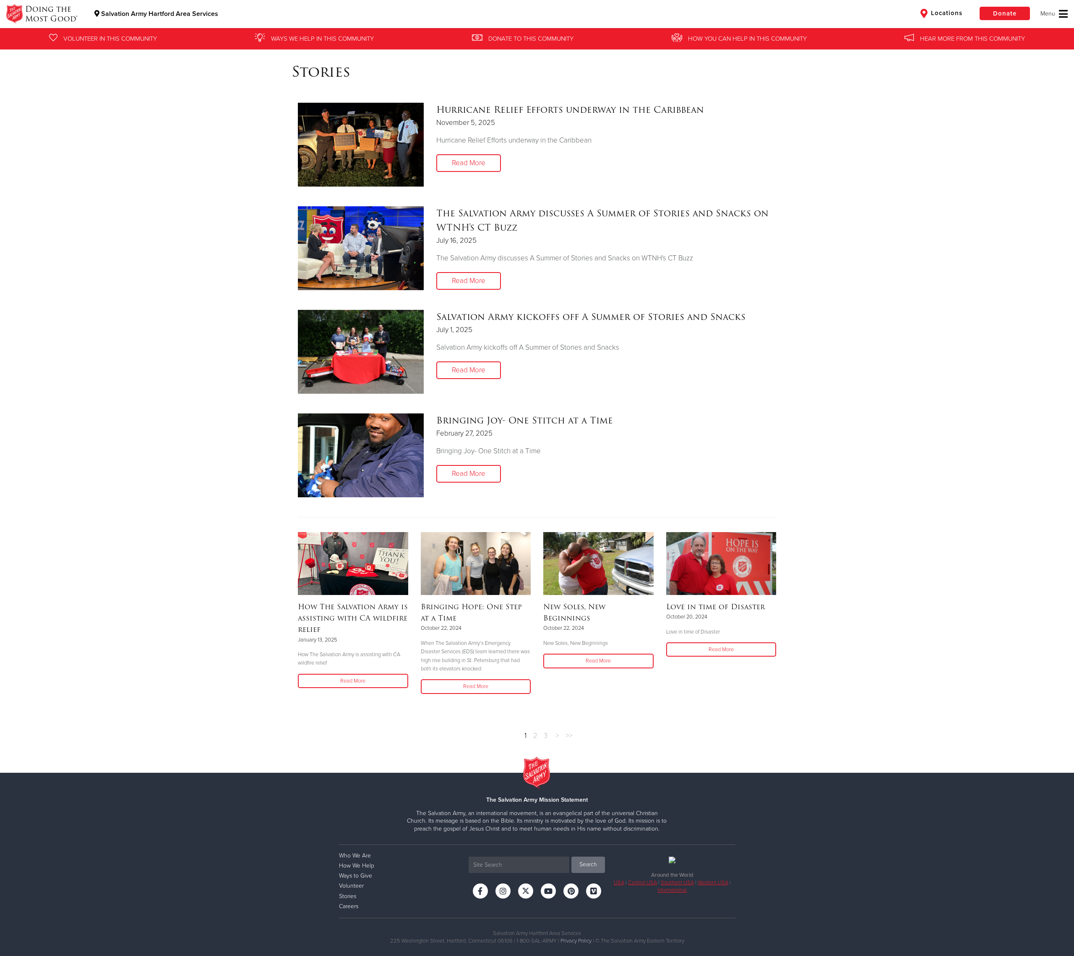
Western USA (713, 882)
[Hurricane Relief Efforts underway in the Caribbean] (361, 145)
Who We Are (355, 855)
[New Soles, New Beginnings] (598, 563)
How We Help (356, 865)
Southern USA (677, 882)
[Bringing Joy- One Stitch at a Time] (361, 455)
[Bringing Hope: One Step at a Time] (476, 563)
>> (569, 735)
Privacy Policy (576, 941)
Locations (945, 13)
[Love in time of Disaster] (721, 563)
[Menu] (1054, 14)
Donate (1005, 13)
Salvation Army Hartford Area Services (158, 14)
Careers (348, 906)
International (672, 890)
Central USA (642, 882)
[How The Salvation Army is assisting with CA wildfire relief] (353, 563)
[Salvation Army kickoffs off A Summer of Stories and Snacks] (361, 352)
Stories (347, 896)
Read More (468, 162)
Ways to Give (355, 875)
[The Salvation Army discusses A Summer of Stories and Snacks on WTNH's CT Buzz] (361, 248)
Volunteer (351, 885)
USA (619, 882)
